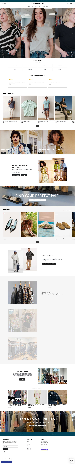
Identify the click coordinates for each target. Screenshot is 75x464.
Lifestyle (36, 6)
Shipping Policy (29, 449)
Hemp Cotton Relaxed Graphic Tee (43, 121)
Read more (9, 407)
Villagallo (30, 65)
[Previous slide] (4, 112)
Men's (32, 6)
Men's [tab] (39, 62)
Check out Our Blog (37, 388)
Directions (22, 379)
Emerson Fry (30, 69)
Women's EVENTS (16, 175)
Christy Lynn (60, 65)
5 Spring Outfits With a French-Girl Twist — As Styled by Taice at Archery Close (17, 405)
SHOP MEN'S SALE (42, 53)
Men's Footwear (42, 199)
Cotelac (60, 69)
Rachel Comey (15, 65)
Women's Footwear (33, 199)
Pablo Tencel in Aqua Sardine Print (25, 121)
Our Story (28, 444)
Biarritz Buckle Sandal (24, 238)
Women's (28, 6)
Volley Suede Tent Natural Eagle (59, 238)
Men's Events (24, 175)
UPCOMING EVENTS (33, 425)
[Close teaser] (69, 458)
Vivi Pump (4, 238)
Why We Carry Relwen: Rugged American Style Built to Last (57, 405)
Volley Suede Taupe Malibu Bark (42, 238)
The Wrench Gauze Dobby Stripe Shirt (60, 121)
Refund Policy (29, 448)
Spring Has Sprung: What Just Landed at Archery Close (36, 405)
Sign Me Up (5, 449)
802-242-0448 (44, 444)
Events (44, 6)
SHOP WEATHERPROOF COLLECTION (49, 263)
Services (40, 6)
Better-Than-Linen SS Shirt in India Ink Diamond (10, 121)
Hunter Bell (45, 65)
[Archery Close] (37, 3)
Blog (47, 6)
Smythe (15, 69)
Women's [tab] (36, 62)
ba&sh (45, 69)
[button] (72, 461)
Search (28, 441)
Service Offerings (42, 425)
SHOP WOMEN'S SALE (33, 53)
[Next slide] (71, 112)
